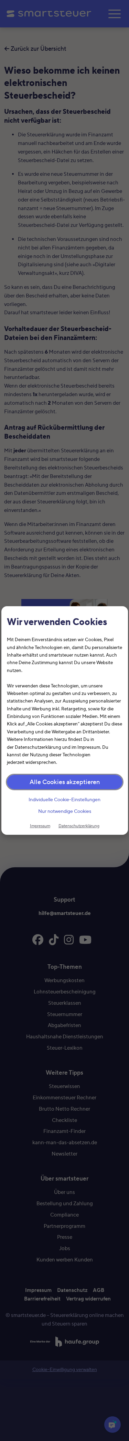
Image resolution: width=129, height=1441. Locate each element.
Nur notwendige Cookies (64, 811)
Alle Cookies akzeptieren (65, 782)
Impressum (40, 825)
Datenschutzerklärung (78, 825)
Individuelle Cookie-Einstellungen (64, 800)
